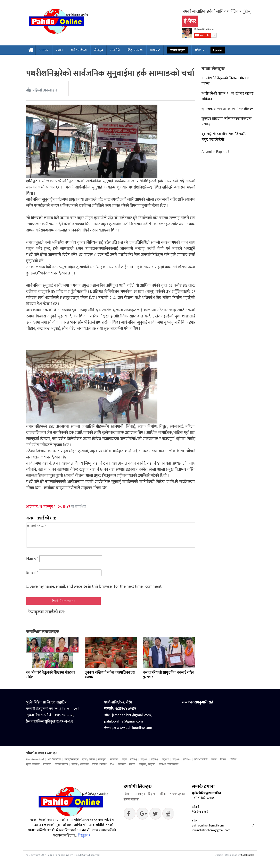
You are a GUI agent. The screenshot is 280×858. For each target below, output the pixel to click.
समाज (59, 50)
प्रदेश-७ (187, 759)
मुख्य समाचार (33, 764)
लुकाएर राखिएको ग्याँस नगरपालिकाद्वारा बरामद (110, 674)
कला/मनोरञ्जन (72, 759)
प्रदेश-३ (154, 759)
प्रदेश (197, 50)
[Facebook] (129, 815)
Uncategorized (35, 759)
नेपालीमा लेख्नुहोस (177, 50)
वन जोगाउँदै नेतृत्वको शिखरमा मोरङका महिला (50, 674)
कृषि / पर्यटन (88, 759)
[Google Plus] (155, 815)
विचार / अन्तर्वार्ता (80, 764)
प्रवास (213, 759)
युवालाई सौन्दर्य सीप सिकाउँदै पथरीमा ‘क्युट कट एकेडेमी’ (224, 137)
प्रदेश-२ (144, 759)
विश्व (112, 764)
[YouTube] (168, 815)
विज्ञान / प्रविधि (99, 764)
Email (32, 572)
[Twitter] (142, 815)
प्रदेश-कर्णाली (200, 759)
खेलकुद (98, 50)
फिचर (223, 759)
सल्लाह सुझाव (177, 794)
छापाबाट (155, 50)
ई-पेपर (190, 21)
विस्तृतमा (83, 835)
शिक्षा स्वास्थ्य (135, 50)
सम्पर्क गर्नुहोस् (131, 799)
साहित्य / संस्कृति (147, 764)
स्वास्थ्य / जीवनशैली (168, 764)
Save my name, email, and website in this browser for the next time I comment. (96, 586)
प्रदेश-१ (133, 759)
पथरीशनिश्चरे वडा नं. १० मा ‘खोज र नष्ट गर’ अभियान (227, 96)
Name (32, 558)
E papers (217, 50)
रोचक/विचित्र (61, 764)
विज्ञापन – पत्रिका (157, 794)
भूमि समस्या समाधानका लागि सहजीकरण (227, 109)
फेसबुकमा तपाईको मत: (46, 612)
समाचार (44, 50)
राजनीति (115, 50)
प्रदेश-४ (165, 759)
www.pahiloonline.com (134, 728)
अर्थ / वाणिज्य (79, 50)
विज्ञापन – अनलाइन (134, 794)
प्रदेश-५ (176, 759)
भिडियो (233, 759)
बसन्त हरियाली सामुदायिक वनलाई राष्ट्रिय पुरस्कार (168, 674)
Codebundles (247, 855)
